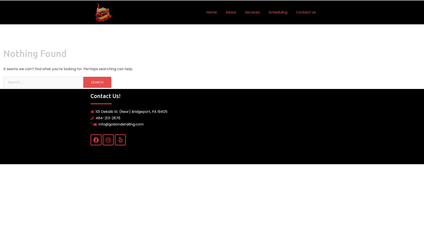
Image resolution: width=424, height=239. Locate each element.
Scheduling (278, 12)
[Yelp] (120, 139)
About (231, 12)
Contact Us (306, 12)
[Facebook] (96, 139)
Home (211, 12)
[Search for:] (42, 82)
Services (252, 12)
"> (117, 124)
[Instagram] (108, 139)
